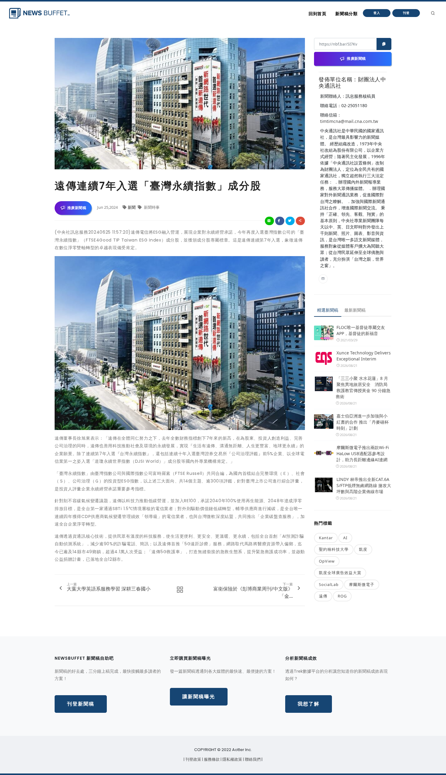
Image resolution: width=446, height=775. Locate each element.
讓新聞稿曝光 (198, 696)
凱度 (363, 549)
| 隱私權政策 (232, 759)
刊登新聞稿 (80, 703)
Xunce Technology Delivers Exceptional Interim (363, 356)
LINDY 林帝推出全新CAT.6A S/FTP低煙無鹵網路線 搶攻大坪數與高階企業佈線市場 (363, 485)
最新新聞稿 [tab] (355, 310)
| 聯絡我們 (252, 759)
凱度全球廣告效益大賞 (340, 572)
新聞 (132, 207)
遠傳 (323, 596)
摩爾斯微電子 (361, 584)
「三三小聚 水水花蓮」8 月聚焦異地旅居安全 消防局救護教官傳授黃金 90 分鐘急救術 (363, 387)
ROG (342, 596)
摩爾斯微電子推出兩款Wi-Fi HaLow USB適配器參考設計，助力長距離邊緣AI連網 (362, 453)
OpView (327, 561)
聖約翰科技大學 (334, 549)
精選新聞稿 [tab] (327, 310)
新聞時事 (151, 207)
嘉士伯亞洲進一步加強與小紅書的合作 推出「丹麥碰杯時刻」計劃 (362, 422)
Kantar (326, 537)
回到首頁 (317, 14)
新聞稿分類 (346, 14)
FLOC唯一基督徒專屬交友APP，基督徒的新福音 (360, 330)
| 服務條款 (211, 759)
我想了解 (308, 703)
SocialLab (329, 584)
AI (345, 537)
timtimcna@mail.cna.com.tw (349, 121)
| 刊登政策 (193, 759)
